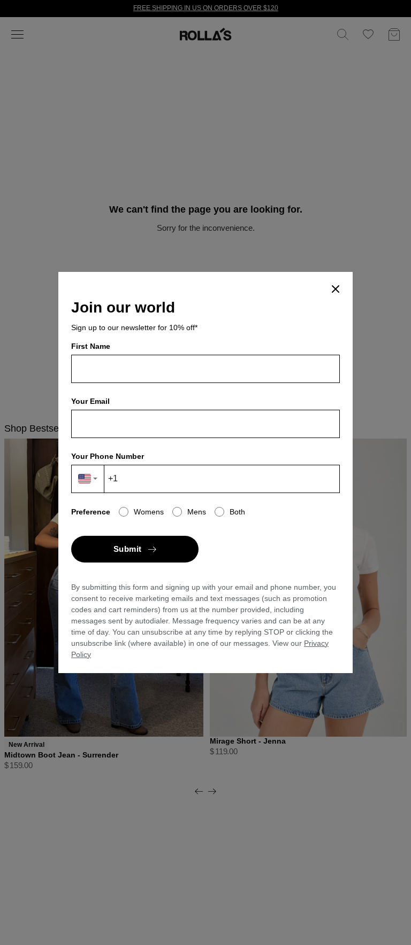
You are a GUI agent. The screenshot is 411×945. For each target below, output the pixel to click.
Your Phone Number (107, 456)
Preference (90, 511)
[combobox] (88, 479)
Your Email (90, 401)
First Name (90, 346)
